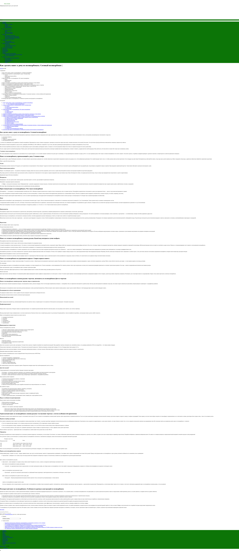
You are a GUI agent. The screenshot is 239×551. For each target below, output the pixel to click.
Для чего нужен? (9, 122)
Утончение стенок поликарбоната (15, 103)
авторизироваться (9, 514)
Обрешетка (8, 127)
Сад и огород (8, 59)
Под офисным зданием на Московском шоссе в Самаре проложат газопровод (21, 528)
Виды (7, 110)
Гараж (6, 62)
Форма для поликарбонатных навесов (14, 128)
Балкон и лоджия (8, 24)
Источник (2, 509)
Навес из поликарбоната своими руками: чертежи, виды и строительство (21, 117)
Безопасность (8, 61)
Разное (3, 56)
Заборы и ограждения (9, 38)
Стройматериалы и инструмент (9, 53)
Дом (3, 28)
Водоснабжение (5, 43)
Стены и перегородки (9, 55)
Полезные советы (8, 60)
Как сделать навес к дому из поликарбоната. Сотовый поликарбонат (17, 102)
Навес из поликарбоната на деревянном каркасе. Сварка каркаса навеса (18, 115)
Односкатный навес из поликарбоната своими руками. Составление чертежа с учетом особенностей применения (27, 125)
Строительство (8, 29)
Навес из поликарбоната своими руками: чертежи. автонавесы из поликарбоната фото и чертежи (23, 116)
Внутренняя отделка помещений (12, 36)
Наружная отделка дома (10, 35)
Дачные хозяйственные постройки (12, 37)
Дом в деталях (7, 3)
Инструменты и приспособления (12, 57)
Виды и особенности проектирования (14, 124)
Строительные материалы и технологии (13, 54)
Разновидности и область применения (14, 118)
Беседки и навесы (9, 32)
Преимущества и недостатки (12, 121)
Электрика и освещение (7, 47)
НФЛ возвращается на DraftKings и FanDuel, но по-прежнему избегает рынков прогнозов (24, 526)
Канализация (5, 50)
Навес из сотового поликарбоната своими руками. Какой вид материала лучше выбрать (21, 113)
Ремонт (4, 34)
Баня (6, 31)
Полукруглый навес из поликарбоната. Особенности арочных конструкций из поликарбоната (23, 129)
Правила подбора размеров (11, 126)
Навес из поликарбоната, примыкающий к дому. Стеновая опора (16, 104)
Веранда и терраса (9, 33)
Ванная (6, 25)
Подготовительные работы (11, 107)
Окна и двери (8, 26)
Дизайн (4, 40)
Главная (4, 22)
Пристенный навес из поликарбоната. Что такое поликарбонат (16, 109)
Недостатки (8, 112)
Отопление (4, 48)
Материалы (8, 108)
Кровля (4, 52)
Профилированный (10, 120)
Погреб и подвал (8, 46)
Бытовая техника (8, 27)
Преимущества (9, 111)
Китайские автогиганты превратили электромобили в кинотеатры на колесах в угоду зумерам (25, 522)
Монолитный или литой (11, 119)
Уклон (7, 106)
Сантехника (7, 44)
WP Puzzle (5, 548)
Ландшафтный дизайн (9, 42)
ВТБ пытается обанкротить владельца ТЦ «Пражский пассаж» (18, 523)
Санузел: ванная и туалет (10, 45)
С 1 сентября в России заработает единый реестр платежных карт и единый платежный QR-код (25, 525)
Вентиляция (5, 51)
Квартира (4, 23)
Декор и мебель (8, 41)
